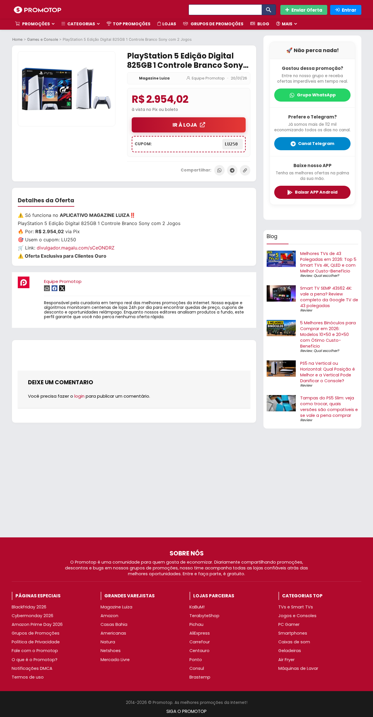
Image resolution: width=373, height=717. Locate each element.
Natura (108, 642)
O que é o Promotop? (34, 660)
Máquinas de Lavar (298, 668)
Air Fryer (286, 660)
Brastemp (199, 677)
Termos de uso (28, 677)
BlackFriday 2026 (29, 607)
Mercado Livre (115, 660)
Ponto (195, 660)
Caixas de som (294, 642)
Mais (287, 24)
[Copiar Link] (245, 170)
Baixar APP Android (316, 192)
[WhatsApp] (219, 170)
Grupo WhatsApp (316, 95)
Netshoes (111, 651)
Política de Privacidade (36, 642)
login (79, 396)
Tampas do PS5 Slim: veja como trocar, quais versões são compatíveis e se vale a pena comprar (329, 406)
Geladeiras (289, 651)
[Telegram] (232, 170)
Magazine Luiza (154, 78)
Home (17, 39)
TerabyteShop (204, 616)
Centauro (199, 651)
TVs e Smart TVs (295, 607)
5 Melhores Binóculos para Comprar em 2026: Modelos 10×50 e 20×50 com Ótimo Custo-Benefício (328, 334)
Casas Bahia (114, 624)
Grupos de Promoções (216, 24)
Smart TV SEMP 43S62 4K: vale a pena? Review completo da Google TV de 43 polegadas (329, 297)
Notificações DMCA (32, 668)
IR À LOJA (185, 124)
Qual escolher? (326, 275)
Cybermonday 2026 (32, 616)
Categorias (80, 24)
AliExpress (199, 633)
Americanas (113, 633)
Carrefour (199, 642)
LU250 (232, 144)
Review (306, 275)
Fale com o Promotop (35, 651)
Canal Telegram (316, 143)
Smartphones (292, 633)
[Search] (269, 10)
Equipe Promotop (208, 78)
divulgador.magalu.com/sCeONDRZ (76, 248)
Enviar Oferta (306, 10)
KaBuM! (197, 607)
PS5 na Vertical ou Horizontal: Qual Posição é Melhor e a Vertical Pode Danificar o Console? (327, 372)
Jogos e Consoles (297, 616)
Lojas (169, 24)
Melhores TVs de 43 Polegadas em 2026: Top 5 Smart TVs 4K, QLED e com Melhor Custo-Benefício (328, 262)
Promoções (35, 24)
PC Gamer (289, 624)
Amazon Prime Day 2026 (37, 624)
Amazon (109, 616)
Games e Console (42, 39)
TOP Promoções (131, 24)
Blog (262, 24)
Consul (196, 668)
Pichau (196, 624)
